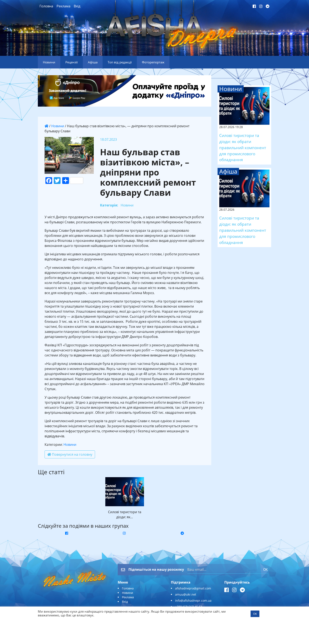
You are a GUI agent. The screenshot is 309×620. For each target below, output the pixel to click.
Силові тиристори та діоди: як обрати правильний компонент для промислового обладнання (242, 147)
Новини (57, 126)
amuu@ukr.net (185, 594)
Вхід (77, 6)
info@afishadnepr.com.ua (193, 601)
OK (265, 569)
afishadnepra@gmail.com (193, 588)
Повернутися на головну (71, 454)
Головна (46, 6)
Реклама (63, 6)
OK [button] (255, 614)
